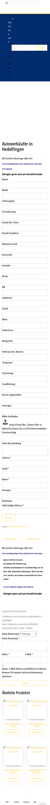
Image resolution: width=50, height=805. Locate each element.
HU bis (5, 276)
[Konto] (35, 798)
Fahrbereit (7, 297)
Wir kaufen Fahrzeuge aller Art (18, 526)
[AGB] (7, 798)
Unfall (5, 308)
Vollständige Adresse (13, 505)
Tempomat (7, 362)
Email (5, 468)
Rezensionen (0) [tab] (33, 538)
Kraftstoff (7, 254)
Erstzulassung (9, 211)
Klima (4, 319)
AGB (7, 802)
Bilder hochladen (10, 416)
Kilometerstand (9, 244)
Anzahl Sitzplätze (10, 233)
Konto (34, 802)
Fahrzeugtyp (8, 200)
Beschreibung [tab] (11, 538)
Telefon (6, 457)
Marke (5, 179)
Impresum (26, 802)
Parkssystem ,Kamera (12, 351)
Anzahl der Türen (10, 222)
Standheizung (8, 384)
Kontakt (16, 802)
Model (5, 190)
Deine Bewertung (11, 633)
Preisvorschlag (9, 432)
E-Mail (29, 654)
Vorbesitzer (7, 330)
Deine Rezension (11, 638)
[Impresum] (26, 798)
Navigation (7, 340)
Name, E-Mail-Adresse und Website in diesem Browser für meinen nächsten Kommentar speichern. (24, 672)
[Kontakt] (16, 798)
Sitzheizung (7, 373)
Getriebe (6, 265)
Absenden (9, 517)
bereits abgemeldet (11, 394)
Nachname (7, 500)
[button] (7, 47)
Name (5, 479)
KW (3, 287)
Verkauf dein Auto (10, 30)
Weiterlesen (13, 732)
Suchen (41, 47)
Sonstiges (7, 405)
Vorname (6, 490)
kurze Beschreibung (11, 443)
